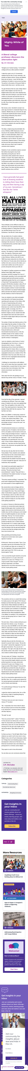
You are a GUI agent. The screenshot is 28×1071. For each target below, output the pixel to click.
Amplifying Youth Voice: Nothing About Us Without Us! (14, 876)
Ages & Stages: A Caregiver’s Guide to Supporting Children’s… (13, 904)
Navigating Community (15, 792)
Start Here (14, 969)
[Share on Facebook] (8, 842)
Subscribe (12, 826)
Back (3, 17)
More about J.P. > (13, 771)
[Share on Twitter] (11, 842)
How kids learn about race (9, 787)
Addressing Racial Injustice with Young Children (13, 933)
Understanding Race (13, 783)
